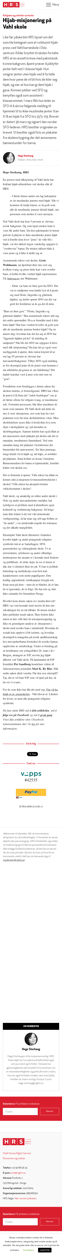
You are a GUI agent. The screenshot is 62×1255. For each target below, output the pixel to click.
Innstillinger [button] (28, 1249)
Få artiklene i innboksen (21, 1104)
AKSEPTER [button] (45, 1250)
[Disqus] (31, 902)
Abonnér (49, 1111)
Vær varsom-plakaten (25, 1198)
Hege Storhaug (25, 156)
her (33, 724)
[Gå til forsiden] (17, 1141)
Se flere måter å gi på (29, 805)
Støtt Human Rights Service (17, 1153)
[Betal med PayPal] (31, 792)
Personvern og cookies (14, 1158)
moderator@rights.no (14, 860)
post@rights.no (18, 1173)
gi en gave (46, 715)
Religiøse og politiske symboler (18, 15)
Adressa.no (13, 278)
